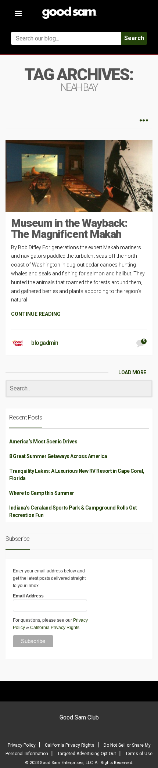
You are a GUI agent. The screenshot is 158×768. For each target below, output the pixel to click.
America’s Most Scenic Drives (43, 441)
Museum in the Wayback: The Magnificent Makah (69, 228)
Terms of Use (138, 753)
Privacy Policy (22, 745)
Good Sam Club (79, 717)
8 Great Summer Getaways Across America (58, 456)
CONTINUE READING (36, 314)
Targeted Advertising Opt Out (86, 753)
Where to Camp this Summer (41, 493)
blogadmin (44, 342)
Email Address (28, 596)
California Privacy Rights (54, 627)
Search (134, 38)
